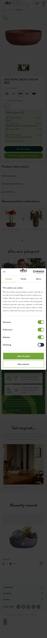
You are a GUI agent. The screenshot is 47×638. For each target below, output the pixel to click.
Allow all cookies (23, 356)
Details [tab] (23, 279)
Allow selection (23, 364)
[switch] (41, 329)
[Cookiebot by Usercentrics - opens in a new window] (34, 272)
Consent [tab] (8, 279)
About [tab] (38, 279)
